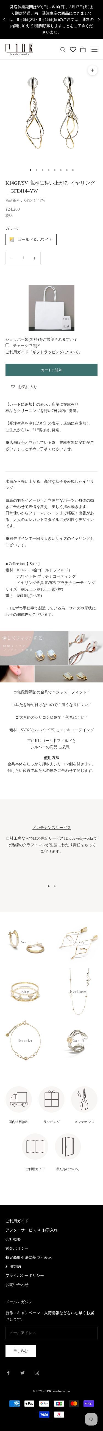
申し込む (20, 1351)
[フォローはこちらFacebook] (8, 1373)
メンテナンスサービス (51, 827)
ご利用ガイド (17, 1221)
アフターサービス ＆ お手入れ (31, 1230)
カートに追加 (51, 370)
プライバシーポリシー (24, 1276)
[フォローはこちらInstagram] (37, 1373)
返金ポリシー (17, 1248)
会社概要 (13, 1239)
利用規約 (13, 1267)
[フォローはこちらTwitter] (22, 1373)
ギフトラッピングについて (55, 352)
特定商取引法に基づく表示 (28, 1257)
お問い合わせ (17, 1285)
